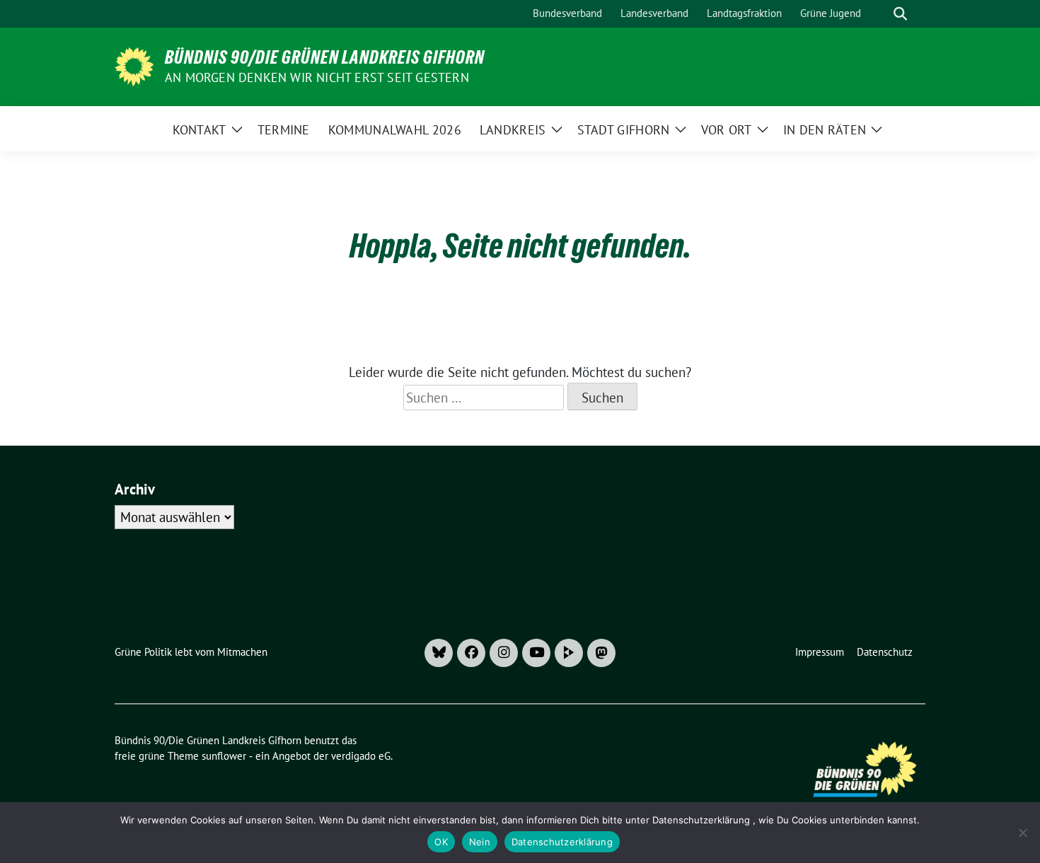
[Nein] (1022, 833)
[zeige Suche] (900, 14)
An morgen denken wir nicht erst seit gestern (317, 77)
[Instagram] (504, 653)
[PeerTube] (569, 653)
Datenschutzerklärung (562, 841)
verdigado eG (361, 756)
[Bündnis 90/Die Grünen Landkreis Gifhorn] (134, 65)
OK (441, 841)
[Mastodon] (601, 653)
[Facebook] (471, 653)
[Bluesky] (438, 653)
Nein (479, 841)
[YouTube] (536, 653)
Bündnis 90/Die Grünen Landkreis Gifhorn (325, 57)
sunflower (224, 756)
